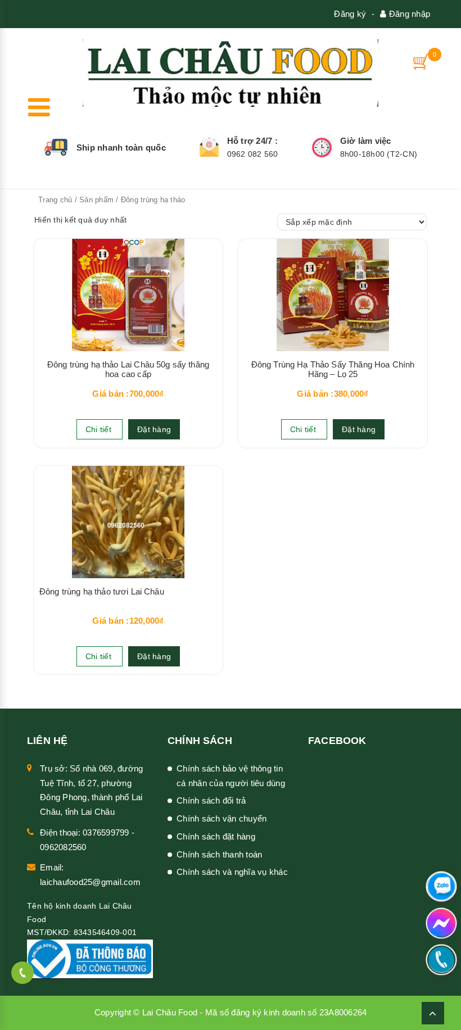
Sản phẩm (96, 200)
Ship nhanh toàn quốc (121, 147)
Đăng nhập (408, 14)
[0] (421, 61)
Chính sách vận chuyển (221, 818)
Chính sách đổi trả (211, 800)
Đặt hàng (154, 429)
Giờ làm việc (365, 141)
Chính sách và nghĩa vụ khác (232, 872)
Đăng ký (350, 14)
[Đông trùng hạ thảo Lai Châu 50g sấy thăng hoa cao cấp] (128, 295)
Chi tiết (99, 429)
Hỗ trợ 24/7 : (252, 141)
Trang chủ (55, 200)
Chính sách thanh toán (219, 854)
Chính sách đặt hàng (216, 836)
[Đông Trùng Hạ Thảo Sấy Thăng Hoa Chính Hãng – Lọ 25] (332, 295)
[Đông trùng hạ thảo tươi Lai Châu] (128, 522)
